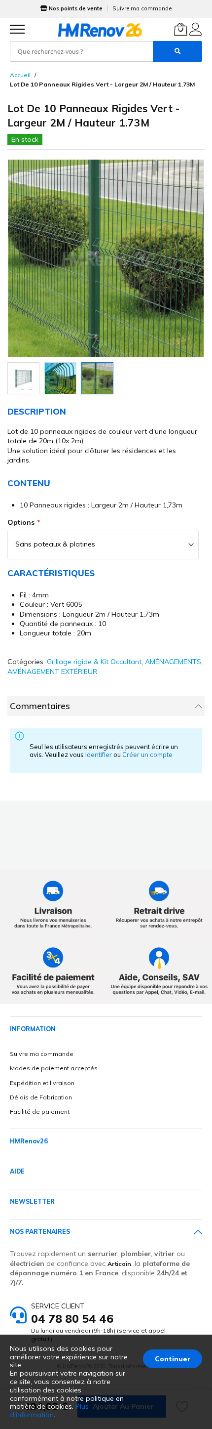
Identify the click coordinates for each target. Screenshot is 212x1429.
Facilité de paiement (40, 1111)
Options (21, 522)
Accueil (20, 75)
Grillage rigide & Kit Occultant (94, 661)
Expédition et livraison (42, 1083)
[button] (23, 378)
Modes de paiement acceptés (54, 1068)
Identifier (99, 754)
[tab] (106, 706)
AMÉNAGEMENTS (173, 661)
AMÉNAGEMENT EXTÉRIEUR (52, 671)
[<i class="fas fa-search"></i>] (177, 51)
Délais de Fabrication (41, 1097)
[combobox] (81, 51)
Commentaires (40, 706)
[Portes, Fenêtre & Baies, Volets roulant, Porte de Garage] (100, 30)
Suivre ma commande (142, 8)
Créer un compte (147, 754)
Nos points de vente (76, 8)
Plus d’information (49, 1410)
